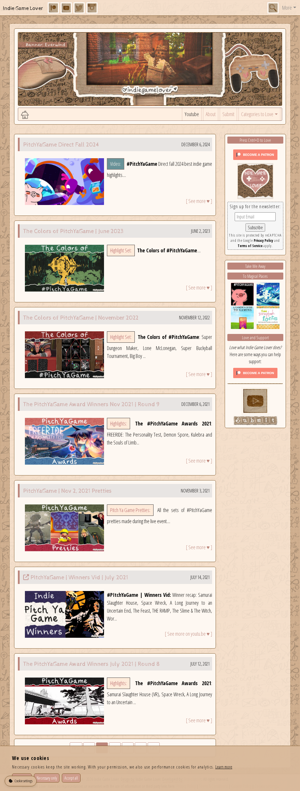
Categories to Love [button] (257, 114)
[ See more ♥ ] (199, 200)
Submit (228, 114)
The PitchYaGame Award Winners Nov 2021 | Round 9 (91, 404)
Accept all (71, 778)
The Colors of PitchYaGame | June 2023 (73, 231)
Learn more (223, 767)
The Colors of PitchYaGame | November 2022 (81, 318)
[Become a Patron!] (255, 154)
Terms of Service (250, 245)
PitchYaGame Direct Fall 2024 (61, 145)
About (211, 114)
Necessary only (47, 778)
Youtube (192, 114)
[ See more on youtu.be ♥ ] (188, 633)
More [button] (287, 7)
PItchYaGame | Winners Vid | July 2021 (79, 577)
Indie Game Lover (23, 8)
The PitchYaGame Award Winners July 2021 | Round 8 (91, 664)
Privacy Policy (263, 240)
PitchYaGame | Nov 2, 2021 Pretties (67, 491)
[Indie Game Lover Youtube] (255, 180)
